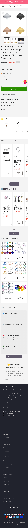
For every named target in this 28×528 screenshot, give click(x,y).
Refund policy (24, 520)
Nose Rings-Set (6, 278)
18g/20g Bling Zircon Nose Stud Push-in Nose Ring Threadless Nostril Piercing (18, 207)
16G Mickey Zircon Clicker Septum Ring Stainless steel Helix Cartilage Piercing (17, 159)
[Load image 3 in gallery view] (21, 41)
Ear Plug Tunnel (6, 477)
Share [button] (4, 109)
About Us (5, 431)
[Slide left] (1, 41)
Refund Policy (6, 441)
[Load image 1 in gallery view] (7, 41)
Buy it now (14, 89)
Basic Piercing (6, 488)
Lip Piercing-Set (20, 258)
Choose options (19, 173)
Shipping (2, 65)
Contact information (15, 524)
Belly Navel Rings (7, 460)
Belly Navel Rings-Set (6, 258)
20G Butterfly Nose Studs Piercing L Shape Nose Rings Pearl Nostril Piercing (6, 207)
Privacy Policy (6, 444)
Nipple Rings (6, 481)
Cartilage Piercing (7, 474)
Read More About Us (14, 356)
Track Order (6, 437)
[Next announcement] (25, 2)
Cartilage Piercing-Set (7, 297)
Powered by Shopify (16, 520)
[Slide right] (26, 41)
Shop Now (6, 132)
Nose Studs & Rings (8, 464)
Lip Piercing (6, 467)
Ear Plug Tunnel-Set (19, 297)
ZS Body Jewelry (8, 520)
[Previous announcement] (2, 2)
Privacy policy (7, 522)
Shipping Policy (7, 448)
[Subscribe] (23, 379)
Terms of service (14, 522)
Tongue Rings (6, 491)
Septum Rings (6, 471)
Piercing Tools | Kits (8, 501)
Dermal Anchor (6, 484)
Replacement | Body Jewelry (9, 498)
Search (4, 424)
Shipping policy (22, 522)
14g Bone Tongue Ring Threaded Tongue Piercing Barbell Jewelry (6, 158)
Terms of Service (7, 451)
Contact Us (5, 434)
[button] (3, 6)
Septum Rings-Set (20, 278)
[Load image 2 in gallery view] (14, 41)
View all (14, 184)
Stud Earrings (6, 494)
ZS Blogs (5, 427)
